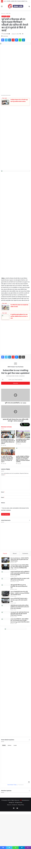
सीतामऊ (8, 16)
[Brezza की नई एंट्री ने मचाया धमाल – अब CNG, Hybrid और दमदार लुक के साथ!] (5, 600)
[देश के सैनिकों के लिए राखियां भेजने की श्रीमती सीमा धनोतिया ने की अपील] (23, 434)
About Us (9, 804)
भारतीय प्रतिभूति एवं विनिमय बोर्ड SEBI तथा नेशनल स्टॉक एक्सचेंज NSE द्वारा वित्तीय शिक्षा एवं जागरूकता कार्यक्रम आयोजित (23, 459)
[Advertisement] (15, 78)
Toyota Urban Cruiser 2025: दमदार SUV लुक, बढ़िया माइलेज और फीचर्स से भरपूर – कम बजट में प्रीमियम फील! (19, 566)
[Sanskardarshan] (15, 6)
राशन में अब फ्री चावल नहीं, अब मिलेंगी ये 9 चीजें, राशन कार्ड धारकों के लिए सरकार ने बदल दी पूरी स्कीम (20, 573)
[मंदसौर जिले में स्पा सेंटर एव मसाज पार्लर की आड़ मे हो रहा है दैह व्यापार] (5, 580)
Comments (25, 553)
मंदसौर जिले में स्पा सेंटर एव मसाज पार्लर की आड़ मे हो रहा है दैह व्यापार (20, 579)
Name (3, 492)
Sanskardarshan (25, 800)
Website (3, 502)
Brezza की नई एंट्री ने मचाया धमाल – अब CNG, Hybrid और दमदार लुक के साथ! (19, 600)
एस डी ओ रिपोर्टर (6, 33)
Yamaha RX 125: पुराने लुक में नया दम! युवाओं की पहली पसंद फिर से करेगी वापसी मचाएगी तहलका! (20, 613)
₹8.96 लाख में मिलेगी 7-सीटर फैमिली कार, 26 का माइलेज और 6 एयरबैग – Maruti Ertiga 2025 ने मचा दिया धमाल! (20, 620)
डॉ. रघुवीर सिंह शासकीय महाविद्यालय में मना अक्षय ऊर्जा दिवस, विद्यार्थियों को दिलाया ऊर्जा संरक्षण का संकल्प (19, 316)
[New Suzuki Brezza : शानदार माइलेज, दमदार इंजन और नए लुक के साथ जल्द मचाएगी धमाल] (5, 560)
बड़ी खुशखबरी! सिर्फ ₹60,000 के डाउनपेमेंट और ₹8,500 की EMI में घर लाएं (19, 586)
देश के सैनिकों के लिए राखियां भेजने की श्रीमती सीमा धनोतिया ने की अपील (23, 441)
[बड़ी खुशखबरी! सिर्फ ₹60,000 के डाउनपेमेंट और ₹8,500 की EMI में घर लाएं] (5, 587)
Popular (5, 553)
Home (3, 13)
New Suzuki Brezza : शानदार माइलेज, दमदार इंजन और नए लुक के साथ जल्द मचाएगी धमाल (20, 559)
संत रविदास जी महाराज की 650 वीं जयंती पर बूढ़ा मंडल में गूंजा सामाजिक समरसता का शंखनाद (8, 441)
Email (2, 497)
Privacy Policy (21, 804)
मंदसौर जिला (8, 13)
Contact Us (14, 804)
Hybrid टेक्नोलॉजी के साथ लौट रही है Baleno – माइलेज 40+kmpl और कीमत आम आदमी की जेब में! (20, 593)
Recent (15, 553)
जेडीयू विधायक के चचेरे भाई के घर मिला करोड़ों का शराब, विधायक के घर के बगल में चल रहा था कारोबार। (20, 607)
